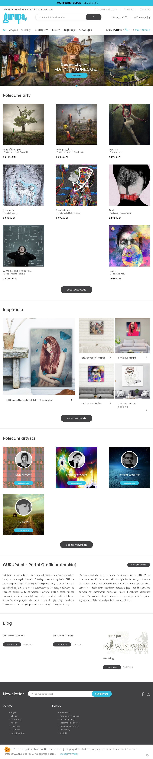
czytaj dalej (12, 644)
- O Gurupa (14, 729)
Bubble (112, 271)
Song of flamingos (12, 149)
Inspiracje (70, 30)
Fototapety (40, 30)
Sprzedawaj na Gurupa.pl (106, 9)
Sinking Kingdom (64, 149)
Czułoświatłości (63, 210)
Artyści (13, 30)
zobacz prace (23, 483)
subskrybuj (101, 693)
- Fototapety (15, 719)
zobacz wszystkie (76, 289)
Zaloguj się (128, 9)
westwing (108, 658)
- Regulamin (64, 712)
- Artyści (13, 712)
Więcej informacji (69, 753)
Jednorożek (8, 210)
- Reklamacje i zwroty (68, 722)
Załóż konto (145, 9)
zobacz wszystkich (76, 544)
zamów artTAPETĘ (63, 635)
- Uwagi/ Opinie (17, 733)
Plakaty (55, 30)
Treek (111, 210)
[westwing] (126, 642)
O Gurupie (85, 30)
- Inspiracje (14, 726)
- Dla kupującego (66, 719)
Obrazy (25, 30)
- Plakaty (13, 722)
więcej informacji (138, 564)
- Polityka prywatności (68, 716)
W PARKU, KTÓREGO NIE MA (17, 271)
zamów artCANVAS (14, 635)
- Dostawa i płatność (68, 726)
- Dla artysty (64, 729)
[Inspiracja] (39, 356)
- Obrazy (13, 716)
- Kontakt (62, 733)
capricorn (113, 149)
